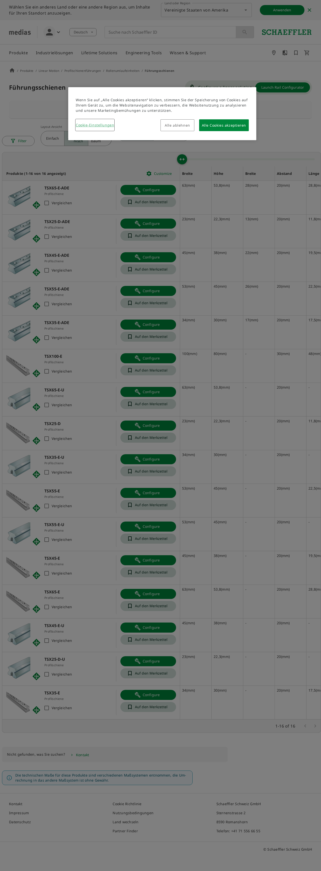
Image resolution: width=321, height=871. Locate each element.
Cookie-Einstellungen (95, 125)
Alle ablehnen (177, 125)
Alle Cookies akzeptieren (224, 125)
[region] (162, 113)
